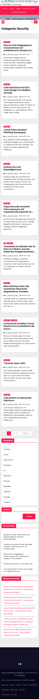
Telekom (7, 502)
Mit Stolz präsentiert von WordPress (13, 672)
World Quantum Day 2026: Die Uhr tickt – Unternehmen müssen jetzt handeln (19, 589)
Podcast (7, 481)
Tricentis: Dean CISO (14, 363)
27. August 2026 (11, 54)
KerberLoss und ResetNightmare (13, 168)
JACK (6, 619)
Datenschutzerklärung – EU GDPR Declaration (21, 680)
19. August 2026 (11, 332)
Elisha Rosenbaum (11, 597)
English (18, 8)
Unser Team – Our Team (9, 694)
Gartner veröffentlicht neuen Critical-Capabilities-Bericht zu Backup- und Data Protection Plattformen (18, 622)
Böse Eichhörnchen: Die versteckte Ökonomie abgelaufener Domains (16, 289)
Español (12, 8)
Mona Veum (8, 630)
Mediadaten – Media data (9, 690)
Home (3, 680)
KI (4, 243)
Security (7, 42)
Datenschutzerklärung (19, 12)
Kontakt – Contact (21, 685)
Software (7, 492)
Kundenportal (32, 685)
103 (24, 433)
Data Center (8, 460)
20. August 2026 (11, 255)
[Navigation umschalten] (36, 21)
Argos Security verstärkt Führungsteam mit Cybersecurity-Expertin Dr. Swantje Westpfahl (18, 210)
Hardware (7, 465)
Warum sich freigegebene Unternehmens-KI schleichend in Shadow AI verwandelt (18, 49)
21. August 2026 (11, 216)
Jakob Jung (25, 54)
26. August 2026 (11, 136)
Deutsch (5, 8)
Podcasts (22, 690)
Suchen (6, 509)
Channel (7, 449)
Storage (14, 320)
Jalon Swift (8, 608)
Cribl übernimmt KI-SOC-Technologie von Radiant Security (17, 90)
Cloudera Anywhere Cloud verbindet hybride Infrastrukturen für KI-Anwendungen (18, 546)
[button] (32, 22)
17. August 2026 (11, 404)
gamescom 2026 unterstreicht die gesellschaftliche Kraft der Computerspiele (17, 537)
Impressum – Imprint (29, 8)
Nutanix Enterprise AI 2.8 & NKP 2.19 (18, 564)
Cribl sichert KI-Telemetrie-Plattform (18, 399)
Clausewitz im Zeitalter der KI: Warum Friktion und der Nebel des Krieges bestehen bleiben (19, 250)
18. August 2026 (11, 367)
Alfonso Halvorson (11, 587)
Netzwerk (7, 476)
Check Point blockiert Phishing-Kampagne (15, 131)
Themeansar (21, 675)
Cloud (6, 455)
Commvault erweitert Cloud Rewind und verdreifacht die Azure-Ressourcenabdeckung (19, 327)
